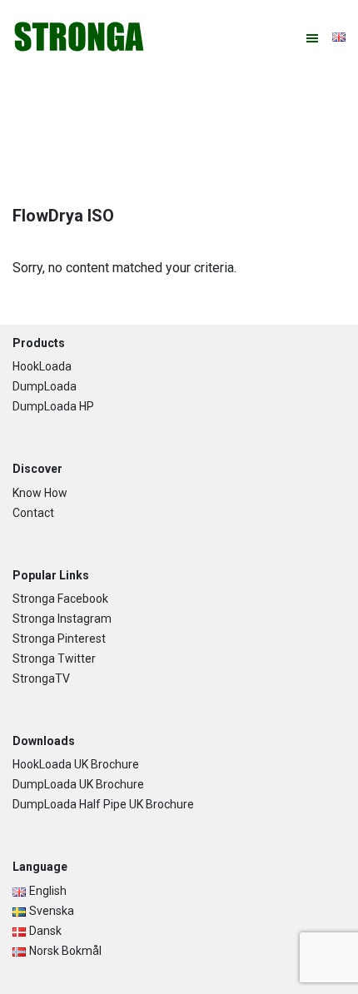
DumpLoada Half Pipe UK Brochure (103, 804)
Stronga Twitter (54, 658)
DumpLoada (44, 386)
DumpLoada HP (53, 406)
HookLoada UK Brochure (75, 764)
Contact (33, 512)
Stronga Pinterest (59, 638)
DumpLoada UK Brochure (78, 784)
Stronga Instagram (62, 618)
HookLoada (42, 366)
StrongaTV (41, 678)
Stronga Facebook (60, 598)
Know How (39, 492)
